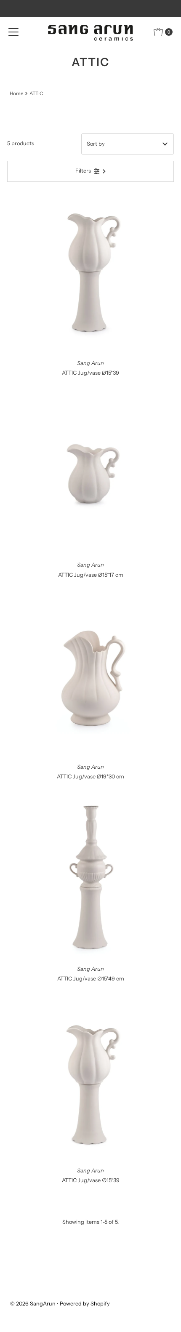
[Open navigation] (13, 32)
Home (16, 93)
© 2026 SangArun (33, 1303)
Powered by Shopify (85, 1303)
